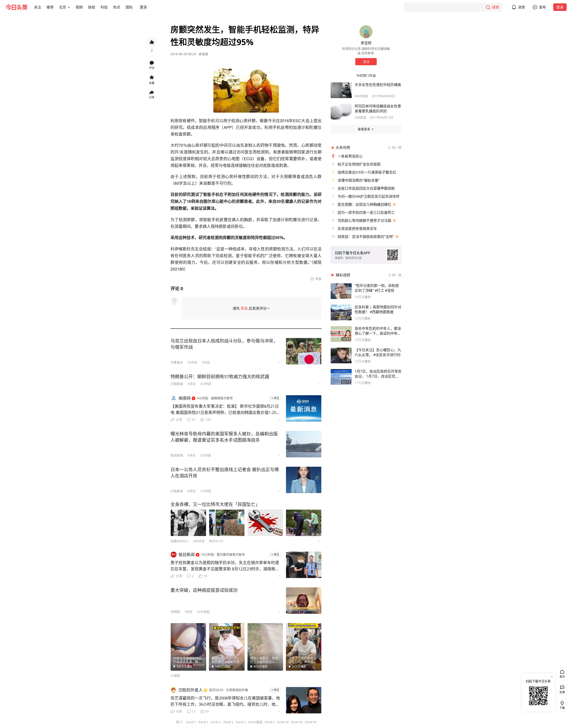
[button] (37, 7)
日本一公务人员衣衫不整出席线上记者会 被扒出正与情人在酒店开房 (224, 473)
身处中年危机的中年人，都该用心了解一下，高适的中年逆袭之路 (378, 331)
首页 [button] (562, 677)
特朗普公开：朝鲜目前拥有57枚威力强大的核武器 (219, 377)
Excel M (283, 722)
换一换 (397, 147)
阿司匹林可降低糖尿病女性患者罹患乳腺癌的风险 (378, 108)
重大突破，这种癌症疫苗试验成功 (204, 590)
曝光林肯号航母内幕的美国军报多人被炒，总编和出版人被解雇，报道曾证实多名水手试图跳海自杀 (224, 437)
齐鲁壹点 (176, 362)
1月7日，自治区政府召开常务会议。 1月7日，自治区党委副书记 (378, 374)
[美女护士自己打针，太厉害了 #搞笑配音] (226, 646)
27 (194, 419)
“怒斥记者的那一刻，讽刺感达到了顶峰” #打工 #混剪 (377, 288)
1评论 (188, 611)
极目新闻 (176, 455)
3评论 (191, 384)
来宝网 (203, 54)
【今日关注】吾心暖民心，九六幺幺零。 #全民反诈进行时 (378, 352)
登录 (560, 7)
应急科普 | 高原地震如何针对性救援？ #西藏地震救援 (378, 309)
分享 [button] (151, 97)
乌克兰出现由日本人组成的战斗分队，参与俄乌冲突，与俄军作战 (224, 344)
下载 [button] (561, 704)
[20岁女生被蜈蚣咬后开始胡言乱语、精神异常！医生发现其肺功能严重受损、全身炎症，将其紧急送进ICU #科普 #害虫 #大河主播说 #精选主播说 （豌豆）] (188, 646)
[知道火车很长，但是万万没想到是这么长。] (265, 646)
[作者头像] (366, 31)
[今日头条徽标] (16, 7)
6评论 (191, 455)
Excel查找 (255, 722)
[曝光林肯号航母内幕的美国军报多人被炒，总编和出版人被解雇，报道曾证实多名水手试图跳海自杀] (303, 444)
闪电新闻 (176, 384)
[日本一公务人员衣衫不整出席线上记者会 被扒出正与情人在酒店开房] (303, 480)
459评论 (199, 541)
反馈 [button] (562, 692)
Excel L (203, 722)
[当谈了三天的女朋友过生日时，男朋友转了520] (303, 646)
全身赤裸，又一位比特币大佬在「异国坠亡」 (215, 504)
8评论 (191, 491)
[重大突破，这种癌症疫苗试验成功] (303, 600)
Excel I (191, 722)
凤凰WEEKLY (179, 541)
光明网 (175, 611)
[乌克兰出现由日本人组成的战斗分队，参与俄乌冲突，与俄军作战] (303, 351)
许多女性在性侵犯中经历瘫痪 (378, 84)
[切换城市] (68, 7)
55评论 (192, 362)
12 (194, 711)
